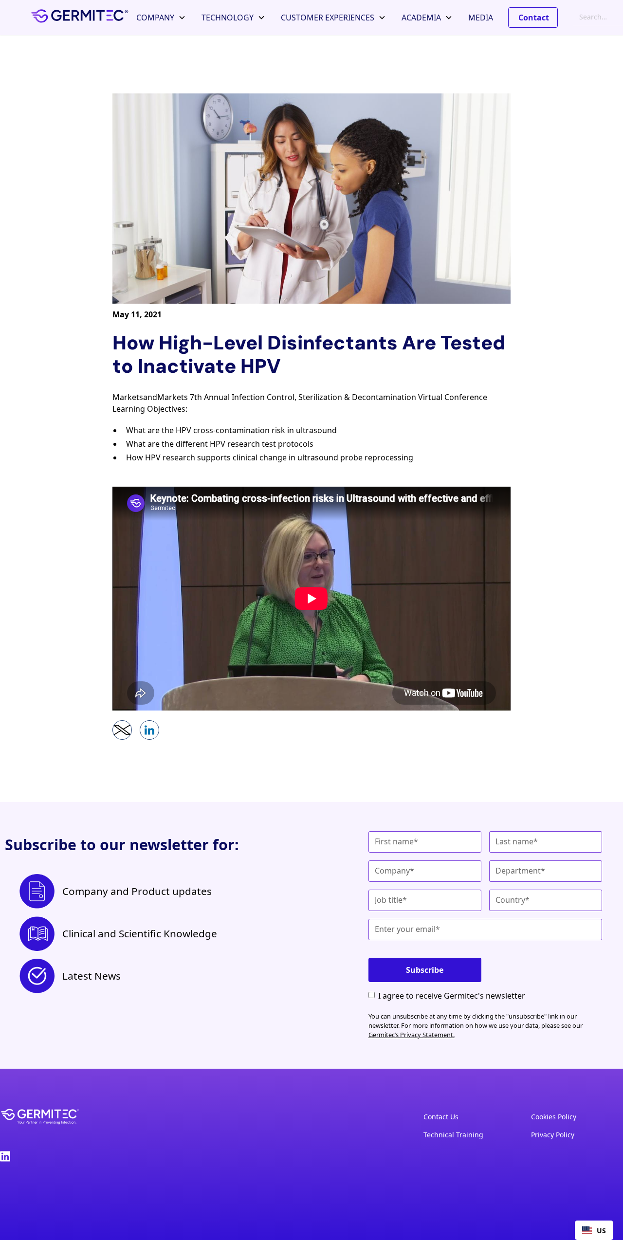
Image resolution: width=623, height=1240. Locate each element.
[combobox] (594, 1230)
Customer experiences (327, 17)
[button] (161, 17)
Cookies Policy (553, 1116)
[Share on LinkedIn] (149, 730)
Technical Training (453, 1134)
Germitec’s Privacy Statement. (411, 1034)
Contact (533, 17)
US (601, 1230)
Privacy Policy (552, 1134)
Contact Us (440, 1116)
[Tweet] (122, 730)
